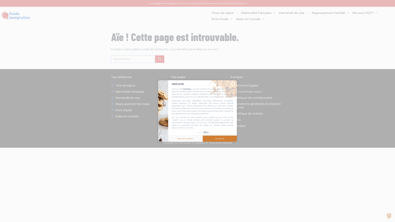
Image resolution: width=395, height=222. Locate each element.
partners (187, 89)
